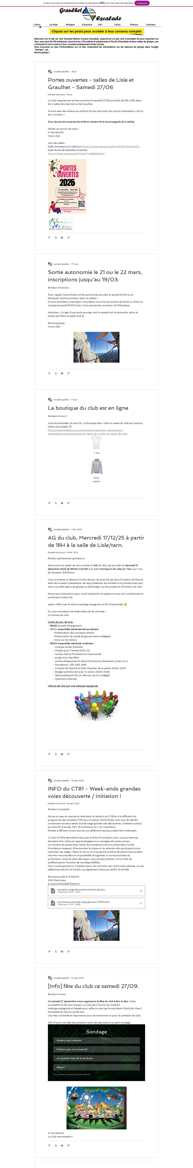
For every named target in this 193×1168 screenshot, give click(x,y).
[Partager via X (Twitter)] (55, 237)
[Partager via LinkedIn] (62, 237)
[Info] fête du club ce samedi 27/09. (93, 986)
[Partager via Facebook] (49, 237)
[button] (96, 31)
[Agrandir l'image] (67, 186)
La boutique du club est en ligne (88, 408)
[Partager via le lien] (68, 237)
